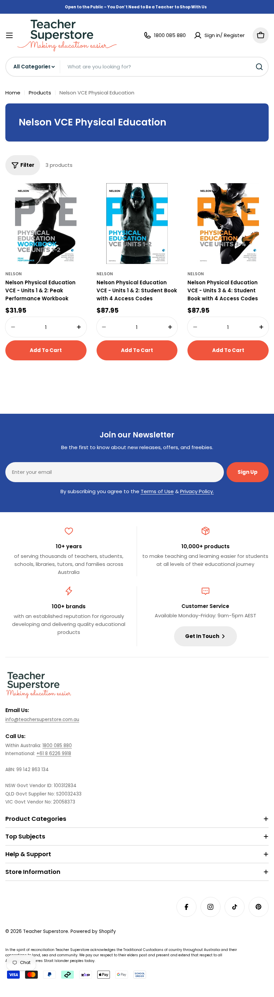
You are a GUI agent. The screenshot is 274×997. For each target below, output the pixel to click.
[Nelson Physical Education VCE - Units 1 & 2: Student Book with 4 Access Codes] (137, 223)
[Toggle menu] (9, 35)
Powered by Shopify (93, 931)
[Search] (259, 67)
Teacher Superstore (45, 931)
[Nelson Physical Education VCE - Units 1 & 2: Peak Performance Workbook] (46, 223)
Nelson (13, 274)
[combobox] (137, 67)
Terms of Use (157, 491)
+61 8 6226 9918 (53, 753)
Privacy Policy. (197, 491)
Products (40, 92)
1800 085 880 (57, 745)
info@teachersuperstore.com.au (42, 719)
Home (12, 92)
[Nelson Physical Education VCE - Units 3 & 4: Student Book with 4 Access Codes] (228, 223)
